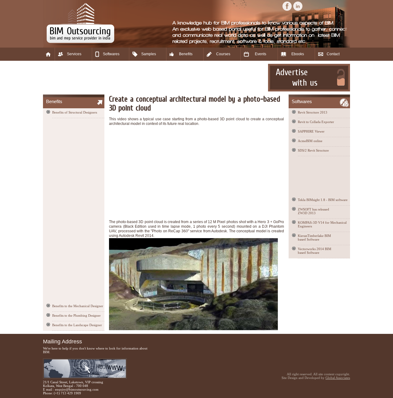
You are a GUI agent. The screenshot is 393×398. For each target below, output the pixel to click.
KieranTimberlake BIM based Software (314, 237)
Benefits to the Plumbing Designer (76, 315)
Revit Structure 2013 (312, 112)
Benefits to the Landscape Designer (77, 325)
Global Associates (337, 378)
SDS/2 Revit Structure (313, 150)
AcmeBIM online (310, 141)
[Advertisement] (155, 77)
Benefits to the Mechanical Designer (77, 306)
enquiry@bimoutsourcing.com (77, 389)
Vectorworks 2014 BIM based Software (314, 250)
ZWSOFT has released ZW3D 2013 (313, 211)
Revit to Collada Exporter (316, 122)
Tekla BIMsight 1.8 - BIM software (323, 200)
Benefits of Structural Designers (74, 112)
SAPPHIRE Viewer (311, 131)
